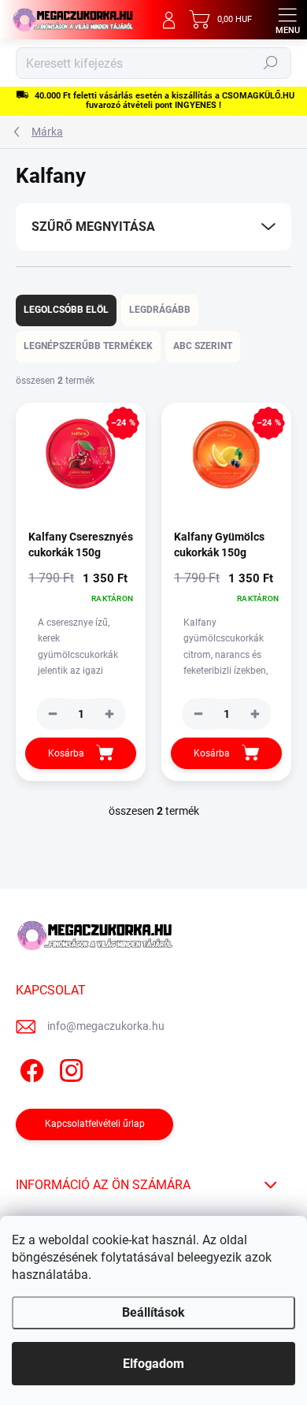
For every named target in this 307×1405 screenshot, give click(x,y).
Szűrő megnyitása (93, 226)
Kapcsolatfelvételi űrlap (95, 1123)
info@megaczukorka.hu (106, 1026)
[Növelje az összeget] (109, 714)
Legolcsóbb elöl (66, 309)
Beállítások (153, 1312)
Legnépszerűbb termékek (88, 345)
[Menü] (287, 19)
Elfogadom (153, 1363)
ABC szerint (202, 345)
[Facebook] (29, 1068)
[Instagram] (69, 1068)
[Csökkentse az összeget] (52, 714)
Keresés (270, 63)
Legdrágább (159, 309)
